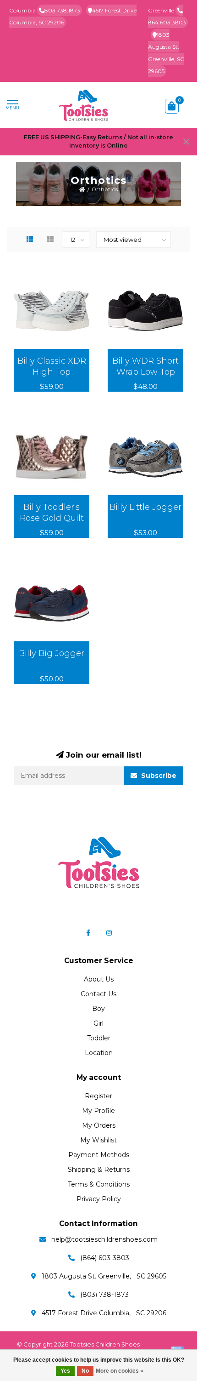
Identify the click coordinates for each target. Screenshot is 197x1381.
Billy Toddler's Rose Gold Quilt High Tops (52, 518)
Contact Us (98, 994)
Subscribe (157, 775)
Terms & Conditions (99, 1184)
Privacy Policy (99, 1199)
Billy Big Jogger (51, 653)
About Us (99, 979)
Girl (98, 1023)
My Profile (98, 1111)
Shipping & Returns (99, 1169)
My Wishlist (98, 1140)
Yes (65, 1371)
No (85, 1371)
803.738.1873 (62, 10)
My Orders (98, 1125)
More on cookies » (119, 1371)
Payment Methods (98, 1155)
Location (99, 1053)
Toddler (98, 1038)
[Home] (82, 189)
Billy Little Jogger (145, 507)
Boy (98, 1008)
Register (98, 1096)
